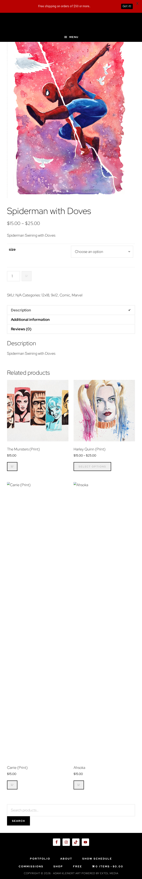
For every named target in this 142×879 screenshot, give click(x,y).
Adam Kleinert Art (71, 23)
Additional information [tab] (30, 319)
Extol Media (109, 873)
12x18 (45, 295)
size (12, 249)
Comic (65, 295)
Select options (92, 466)
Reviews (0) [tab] (21, 329)
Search (18, 821)
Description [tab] (21, 310)
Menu (73, 37)
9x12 (54, 295)
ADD (27, 276)
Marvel (77, 295)
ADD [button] (12, 466)
